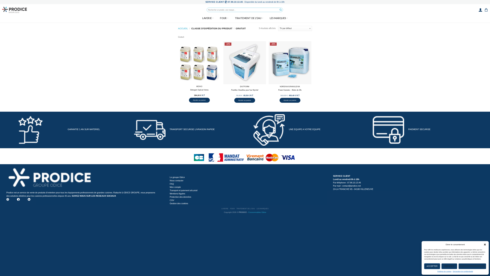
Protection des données (180, 197)
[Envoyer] (280, 10)
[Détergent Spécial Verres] (199, 62)
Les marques (278, 18)
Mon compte (175, 187)
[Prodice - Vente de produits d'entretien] (14, 10)
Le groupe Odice (177, 177)
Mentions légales (177, 194)
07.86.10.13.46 (354, 183)
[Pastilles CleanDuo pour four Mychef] (244, 62)
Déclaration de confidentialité (463, 271)
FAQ (172, 184)
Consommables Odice (257, 212)
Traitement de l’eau (248, 18)
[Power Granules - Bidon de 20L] (290, 62)
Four (223, 18)
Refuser (449, 266)
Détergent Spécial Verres (199, 90)
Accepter (432, 266)
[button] (485, 244)
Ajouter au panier (199, 100)
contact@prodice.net (351, 186)
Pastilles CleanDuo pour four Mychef (244, 90)
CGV (172, 200)
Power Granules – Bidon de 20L (290, 90)
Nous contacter (176, 181)
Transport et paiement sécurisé (184, 190)
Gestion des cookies (179, 203)
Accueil (183, 28)
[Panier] (486, 10)
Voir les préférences (472, 266)
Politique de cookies (444, 271)
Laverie (207, 18)
